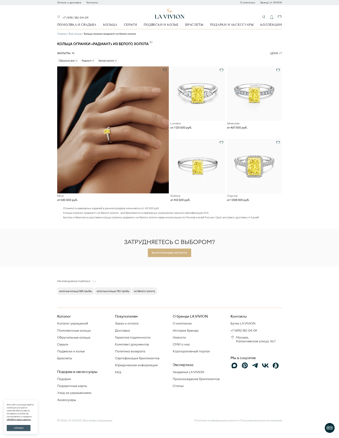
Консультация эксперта (169, 252)
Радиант (86, 60)
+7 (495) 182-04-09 (76, 17)
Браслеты (194, 24)
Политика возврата (130, 351)
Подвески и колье (161, 24)
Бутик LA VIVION (243, 323)
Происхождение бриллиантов (196, 379)
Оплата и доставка (69, 2)
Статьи (178, 386)
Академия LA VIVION (188, 372)
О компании (247, 2)
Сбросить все (67, 60)
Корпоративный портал (191, 351)
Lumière (175, 123)
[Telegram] (255, 366)
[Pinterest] (245, 366)
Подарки (64, 379)
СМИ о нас (181, 344)
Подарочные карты (72, 386)
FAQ (118, 372)
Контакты (92, 2)
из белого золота (144, 291)
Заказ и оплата (127, 323)
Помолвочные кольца (74, 330)
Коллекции (271, 24)
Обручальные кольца (73, 337)
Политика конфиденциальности (215, 420)
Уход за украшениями (74, 393)
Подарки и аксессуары (232, 24)
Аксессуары (66, 400)
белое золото (106, 60)
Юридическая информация (136, 365)
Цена (274, 53)
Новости (179, 337)
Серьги (130, 24)
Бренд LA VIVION (271, 2)
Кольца (110, 24)
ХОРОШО (18, 428)
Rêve (60, 196)
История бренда (185, 330)
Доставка (122, 330)
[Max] (234, 366)
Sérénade (233, 123)
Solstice (175, 196)
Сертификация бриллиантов (137, 358)
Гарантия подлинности (133, 337)
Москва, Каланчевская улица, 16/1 (255, 339)
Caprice (232, 196)
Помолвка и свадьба (76, 24)
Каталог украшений (72, 323)
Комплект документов (132, 344)
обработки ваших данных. (19, 419)
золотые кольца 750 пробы (113, 291)
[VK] (265, 366)
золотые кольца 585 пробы (75, 291)
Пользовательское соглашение (261, 420)
